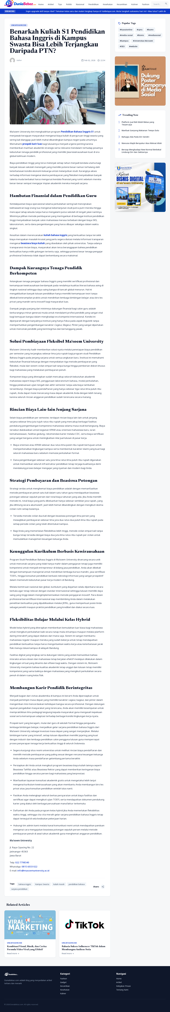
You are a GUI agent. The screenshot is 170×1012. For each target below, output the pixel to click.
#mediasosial (154, 35)
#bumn (150, 29)
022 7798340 (22, 862)
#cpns (139, 29)
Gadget (63, 982)
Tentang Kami (122, 989)
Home (41, 4)
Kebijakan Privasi (123, 986)
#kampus (124, 41)
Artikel (51, 4)
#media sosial (126, 35)
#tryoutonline (126, 29)
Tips (60, 4)
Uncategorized (18, 25)
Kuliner (134, 4)
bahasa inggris (25, 884)
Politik (69, 4)
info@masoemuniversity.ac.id (33, 870)
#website (133, 46)
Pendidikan (93, 4)
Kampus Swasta (42, 884)
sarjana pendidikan (19, 889)
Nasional (80, 4)
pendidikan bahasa (77, 884)
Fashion (145, 4)
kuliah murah (58, 884)
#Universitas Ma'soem (143, 41)
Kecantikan (122, 4)
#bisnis (140, 35)
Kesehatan (108, 4)
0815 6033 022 (29, 866)
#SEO (122, 46)
